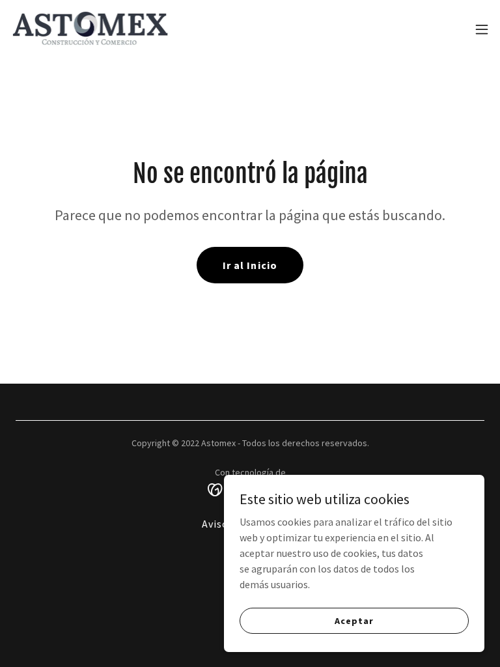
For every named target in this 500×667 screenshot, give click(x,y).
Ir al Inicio (250, 265)
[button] (482, 29)
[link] (93, 29)
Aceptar (354, 620)
